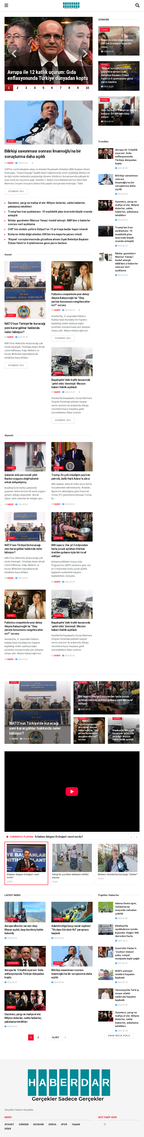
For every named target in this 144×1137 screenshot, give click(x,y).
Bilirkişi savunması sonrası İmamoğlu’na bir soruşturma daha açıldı (126, 182)
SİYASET (9, 1124)
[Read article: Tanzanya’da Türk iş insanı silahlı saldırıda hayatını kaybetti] (105, 993)
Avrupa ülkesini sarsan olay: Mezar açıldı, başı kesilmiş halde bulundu (23, 929)
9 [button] (78, 87)
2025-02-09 (122, 918)
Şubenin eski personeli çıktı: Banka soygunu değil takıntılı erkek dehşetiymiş (21, 478)
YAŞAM (76, 1124)
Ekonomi (13, 963)
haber (10, 163)
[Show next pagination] (65, 1037)
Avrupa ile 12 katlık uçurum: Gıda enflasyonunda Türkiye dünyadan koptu (126, 156)
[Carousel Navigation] (134, 837)
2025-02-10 (122, 982)
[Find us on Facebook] (99, 1124)
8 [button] (69, 87)
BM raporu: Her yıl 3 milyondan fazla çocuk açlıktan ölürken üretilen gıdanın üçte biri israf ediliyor (105, 700)
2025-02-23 (122, 963)
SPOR (64, 1124)
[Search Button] (137, 5)
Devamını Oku (18, 191)
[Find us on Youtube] (110, 1124)
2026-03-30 (22, 163)
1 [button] (9, 87)
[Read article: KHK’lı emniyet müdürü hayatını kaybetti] (105, 974)
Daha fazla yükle (119, 1035)
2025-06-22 (122, 941)
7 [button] (61, 87)
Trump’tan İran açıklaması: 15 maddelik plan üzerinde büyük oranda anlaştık (124, 234)
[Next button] (137, 837)
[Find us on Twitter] (105, 1124)
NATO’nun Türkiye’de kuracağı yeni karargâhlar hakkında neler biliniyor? (24, 328)
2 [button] (17, 87)
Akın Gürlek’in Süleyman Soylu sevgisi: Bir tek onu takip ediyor (118, 113)
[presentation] (13, 53)
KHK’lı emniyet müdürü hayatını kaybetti (125, 974)
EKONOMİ (38, 1124)
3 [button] (26, 87)
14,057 (55, 1037)
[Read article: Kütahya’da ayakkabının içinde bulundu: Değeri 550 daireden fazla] (105, 929)
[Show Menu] (6, 5)
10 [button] (87, 87)
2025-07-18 (122, 1005)
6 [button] (52, 87)
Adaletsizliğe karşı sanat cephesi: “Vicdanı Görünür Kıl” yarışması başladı (71, 929)
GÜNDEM (23, 1124)
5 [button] (43, 87)
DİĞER (7, 1128)
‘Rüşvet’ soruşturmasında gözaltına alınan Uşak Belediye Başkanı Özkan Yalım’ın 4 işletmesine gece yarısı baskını (117, 75)
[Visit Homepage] (71, 5)
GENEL (11, 141)
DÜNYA (58, 468)
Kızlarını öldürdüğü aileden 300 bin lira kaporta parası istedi (45, 234)
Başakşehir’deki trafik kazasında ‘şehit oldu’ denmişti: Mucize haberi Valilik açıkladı (70, 383)
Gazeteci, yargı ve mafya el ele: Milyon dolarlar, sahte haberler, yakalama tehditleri (127, 208)
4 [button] (35, 87)
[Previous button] (131, 837)
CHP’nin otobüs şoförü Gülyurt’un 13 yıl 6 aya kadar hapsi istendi (48, 229)
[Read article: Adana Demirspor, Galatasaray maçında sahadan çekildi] (105, 907)
